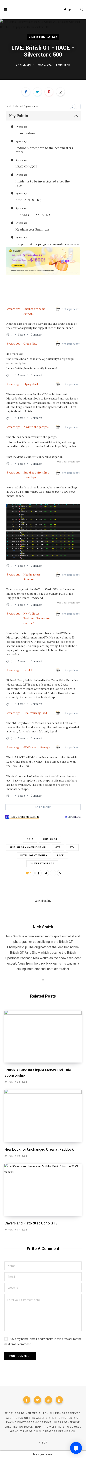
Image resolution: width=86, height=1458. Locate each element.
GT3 (58, 847)
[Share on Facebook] (38, 873)
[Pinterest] (60, 873)
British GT (50, 839)
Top (44, 1442)
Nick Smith (27, 65)
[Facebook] (26, 1399)
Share (21, 334)
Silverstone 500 (42, 863)
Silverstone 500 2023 (43, 37)
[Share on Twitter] (46, 873)
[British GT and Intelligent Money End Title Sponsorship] (43, 1037)
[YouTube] (59, 1399)
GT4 (72, 847)
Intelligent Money (33, 855)
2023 (30, 839)
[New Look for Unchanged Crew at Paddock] (43, 1116)
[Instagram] (48, 1399)
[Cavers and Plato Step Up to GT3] (43, 1190)
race (60, 855)
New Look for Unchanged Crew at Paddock (39, 1149)
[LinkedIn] (53, 873)
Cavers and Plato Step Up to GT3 (30, 1223)
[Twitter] (37, 1399)
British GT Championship (28, 847)
